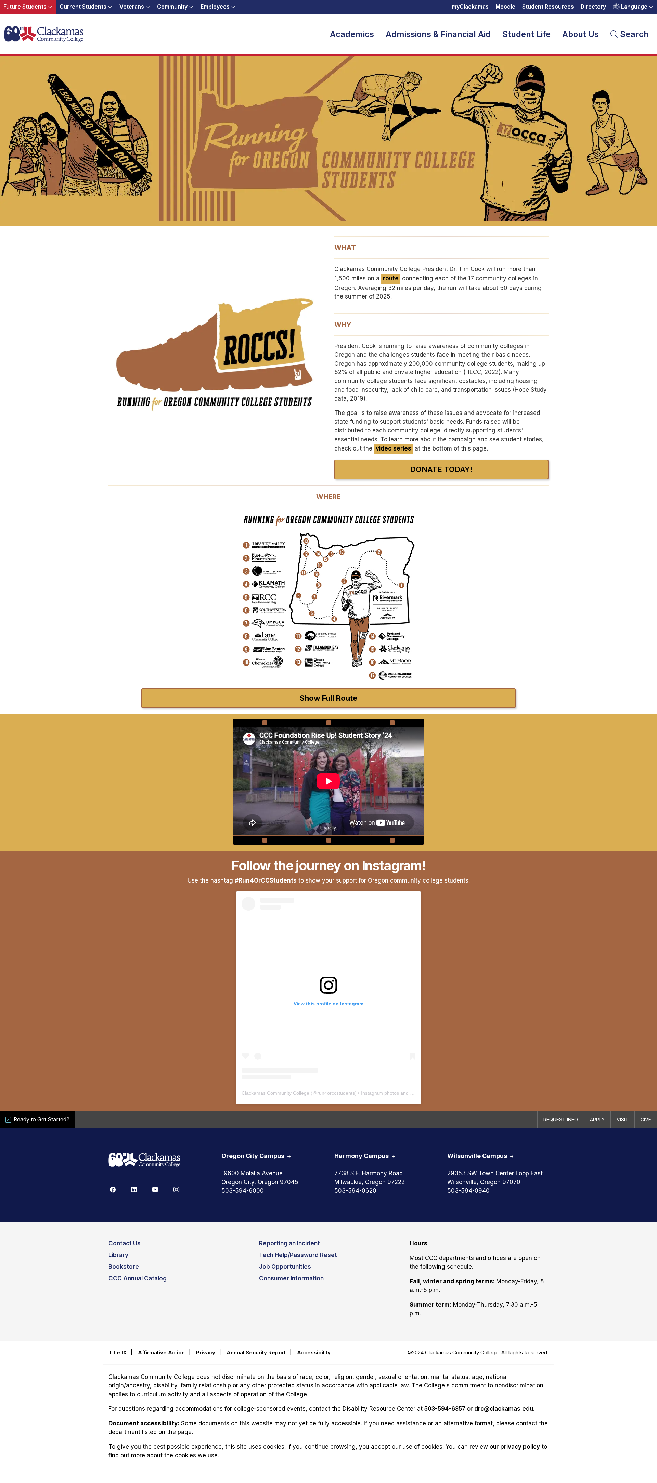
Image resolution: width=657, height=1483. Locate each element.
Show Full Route (328, 698)
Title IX (117, 1352)
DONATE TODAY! (441, 469)
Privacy (205, 1352)
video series (393, 448)
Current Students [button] (83, 6)
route (391, 278)
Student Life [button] (526, 34)
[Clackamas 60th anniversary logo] (144, 1160)
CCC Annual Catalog (137, 1278)
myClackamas (470, 6)
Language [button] (634, 6)
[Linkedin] (134, 1189)
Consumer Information (291, 1278)
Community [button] (172, 6)
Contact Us (124, 1243)
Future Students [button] (25, 6)
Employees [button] (215, 6)
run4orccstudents (336, 1093)
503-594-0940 (468, 1190)
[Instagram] (176, 1189)
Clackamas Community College (275, 1093)
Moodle (505, 6)
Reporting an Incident (289, 1243)
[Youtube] (155, 1189)
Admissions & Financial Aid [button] (438, 34)
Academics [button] (352, 34)
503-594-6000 (242, 1190)
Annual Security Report (256, 1352)
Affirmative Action (161, 1352)
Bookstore (123, 1266)
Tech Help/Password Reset (298, 1255)
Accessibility (314, 1352)
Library (118, 1255)
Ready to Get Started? (41, 1119)
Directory (593, 6)
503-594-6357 (444, 1408)
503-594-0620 (355, 1190)
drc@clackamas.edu (503, 1408)
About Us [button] (580, 34)
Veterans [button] (131, 6)
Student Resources (548, 6)
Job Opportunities (285, 1266)
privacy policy (520, 1446)
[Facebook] (112, 1189)
